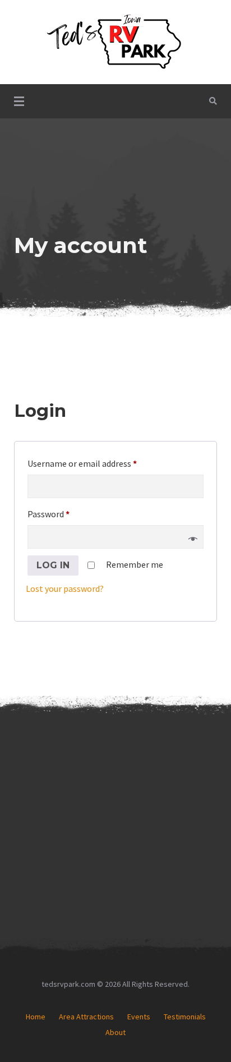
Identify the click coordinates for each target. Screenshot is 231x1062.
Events (138, 1017)
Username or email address (98, 461)
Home (35, 1017)
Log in (53, 565)
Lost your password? (65, 588)
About (115, 1032)
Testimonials (185, 1017)
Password (65, 512)
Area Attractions (86, 1017)
